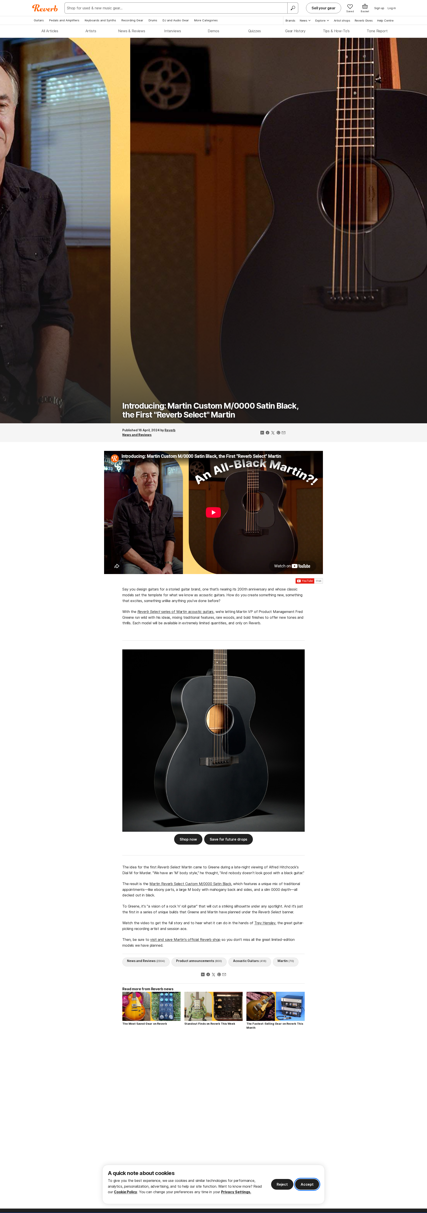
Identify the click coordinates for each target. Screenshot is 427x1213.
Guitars (39, 20)
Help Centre (385, 20)
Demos (213, 31)
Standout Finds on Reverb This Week (209, 1023)
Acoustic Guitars (249, 961)
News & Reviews (131, 31)
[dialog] (213, 1184)
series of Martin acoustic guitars (175, 611)
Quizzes (254, 31)
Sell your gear (324, 8)
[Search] (292, 8)
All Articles (49, 31)
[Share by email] (283, 433)
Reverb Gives (364, 20)
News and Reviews (137, 435)
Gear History (295, 31)
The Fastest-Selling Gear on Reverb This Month (274, 1025)
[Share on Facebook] (267, 433)
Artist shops (342, 20)
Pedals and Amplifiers (64, 20)
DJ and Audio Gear (176, 20)
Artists (90, 31)
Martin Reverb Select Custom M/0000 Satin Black (190, 884)
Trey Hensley (264, 923)
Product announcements (199, 961)
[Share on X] (273, 433)
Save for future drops (229, 839)
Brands (290, 20)
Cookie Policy (125, 1192)
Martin (286, 961)
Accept (307, 1184)
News (303, 20)
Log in (392, 8)
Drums (153, 20)
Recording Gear (132, 20)
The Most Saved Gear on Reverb (144, 1023)
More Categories (206, 20)
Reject (282, 1184)
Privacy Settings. (236, 1192)
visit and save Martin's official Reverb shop (185, 939)
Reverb (170, 430)
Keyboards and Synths (100, 20)
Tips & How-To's (336, 31)
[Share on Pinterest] (278, 433)
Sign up (379, 8)
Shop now (188, 839)
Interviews (172, 31)
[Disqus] (213, 1096)
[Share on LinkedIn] (262, 433)
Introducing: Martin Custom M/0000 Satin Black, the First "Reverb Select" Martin (210, 410)
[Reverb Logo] (45, 8)
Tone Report (377, 31)
